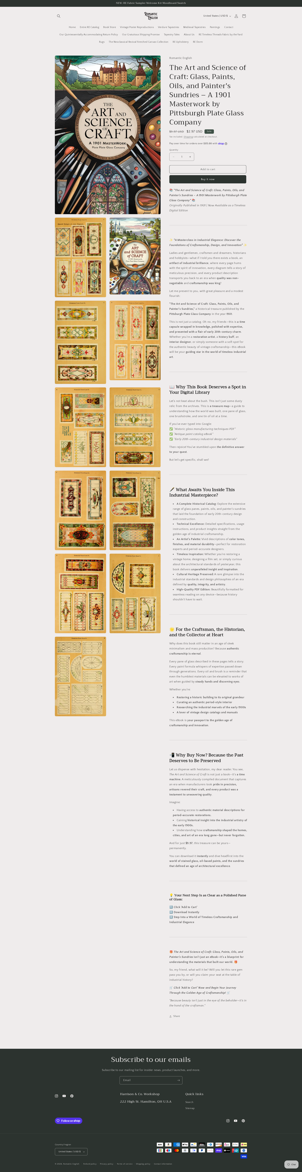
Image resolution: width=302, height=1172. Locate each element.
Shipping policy (143, 1164)
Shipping (188, 137)
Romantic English (71, 1164)
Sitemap (190, 1108)
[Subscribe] (178, 1080)
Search (189, 1102)
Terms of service (125, 1164)
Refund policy (89, 1164)
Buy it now (208, 179)
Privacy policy (106, 1164)
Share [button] (176, 1016)
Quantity (173, 150)
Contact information (163, 1164)
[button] (59, 16)
